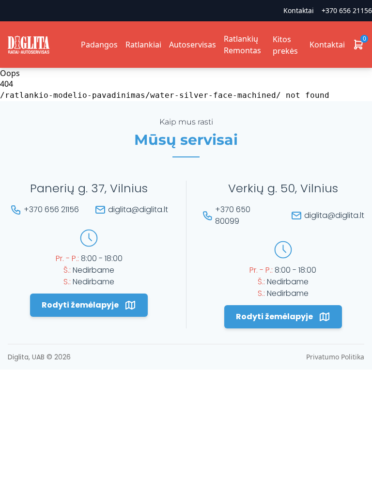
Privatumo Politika (335, 356)
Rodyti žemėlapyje (80, 304)
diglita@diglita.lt (138, 209)
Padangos (99, 44)
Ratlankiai (143, 44)
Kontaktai (327, 44)
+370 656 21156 (347, 10)
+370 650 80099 (232, 215)
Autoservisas (192, 44)
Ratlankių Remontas (242, 44)
